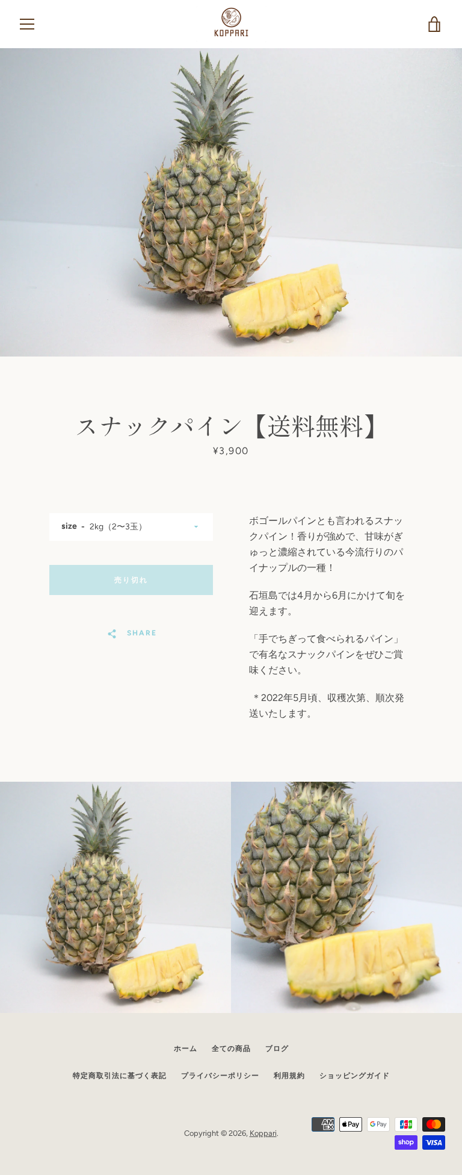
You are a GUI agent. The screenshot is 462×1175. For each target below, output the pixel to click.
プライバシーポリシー (220, 1075)
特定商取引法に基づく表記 (120, 1075)
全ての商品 (231, 1048)
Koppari (263, 1133)
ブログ (277, 1048)
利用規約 (289, 1075)
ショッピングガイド (354, 1075)
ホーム (185, 1048)
